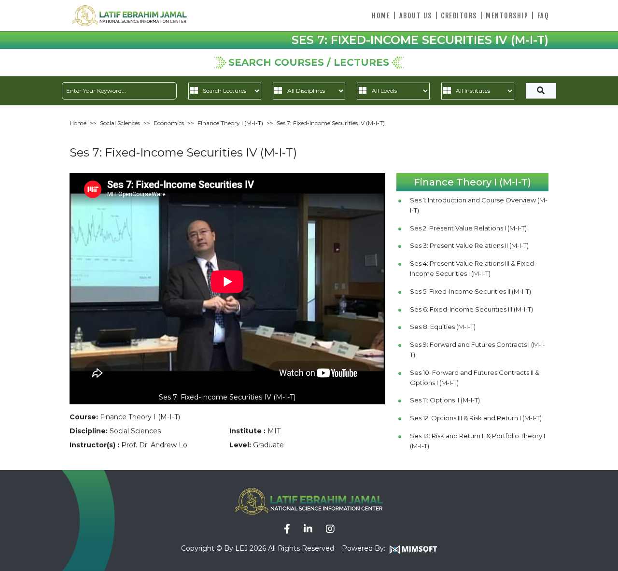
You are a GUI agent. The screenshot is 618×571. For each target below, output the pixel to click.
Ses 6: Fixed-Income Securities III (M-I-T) (471, 309)
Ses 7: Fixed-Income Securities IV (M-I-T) (331, 123)
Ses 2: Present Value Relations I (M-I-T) (468, 228)
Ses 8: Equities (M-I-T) (443, 326)
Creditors (459, 16)
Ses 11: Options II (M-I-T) (445, 400)
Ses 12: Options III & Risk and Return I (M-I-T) (476, 418)
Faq (543, 16)
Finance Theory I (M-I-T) (230, 123)
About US (415, 16)
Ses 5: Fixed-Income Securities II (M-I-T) (470, 291)
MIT (274, 431)
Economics (169, 123)
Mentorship (507, 16)
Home (381, 16)
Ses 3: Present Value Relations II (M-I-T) (469, 245)
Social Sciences (120, 123)
